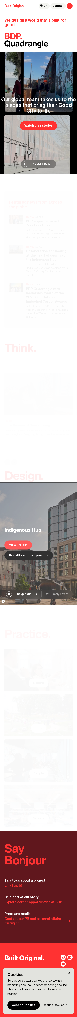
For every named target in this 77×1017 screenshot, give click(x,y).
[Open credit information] (3, 601)
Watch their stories (38, 125)
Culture (38, 683)
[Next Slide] (14, 462)
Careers (38, 818)
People (38, 773)
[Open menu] (70, 6)
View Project (18, 545)
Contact (58, 5)
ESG (39, 728)
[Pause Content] (25, 164)
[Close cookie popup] (69, 973)
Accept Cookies (23, 1005)
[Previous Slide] (7, 462)
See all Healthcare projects (28, 555)
